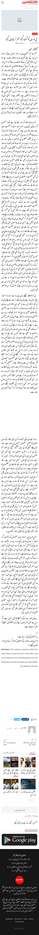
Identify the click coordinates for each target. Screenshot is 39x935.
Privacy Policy (18, 918)
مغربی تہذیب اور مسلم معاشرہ (9, 743)
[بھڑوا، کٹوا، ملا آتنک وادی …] (10, 784)
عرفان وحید (23, 862)
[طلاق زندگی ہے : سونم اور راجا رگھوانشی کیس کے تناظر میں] (28, 762)
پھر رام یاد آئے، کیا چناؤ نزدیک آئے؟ (29, 743)
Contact (25, 918)
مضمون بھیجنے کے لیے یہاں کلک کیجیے (26, 822)
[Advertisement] (19, 415)
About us (31, 918)
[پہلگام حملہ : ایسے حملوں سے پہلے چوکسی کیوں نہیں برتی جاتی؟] (10, 762)
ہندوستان (35, 34)
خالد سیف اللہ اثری (23, 859)
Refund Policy (9, 918)
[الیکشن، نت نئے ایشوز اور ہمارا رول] (28, 784)
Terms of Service (19, 921)
